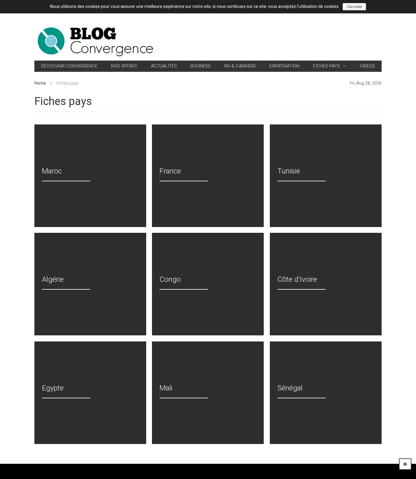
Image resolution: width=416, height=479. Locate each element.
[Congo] (208, 284)
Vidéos (367, 66)
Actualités (164, 66)
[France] (208, 175)
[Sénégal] (326, 392)
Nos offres (124, 66)
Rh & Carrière (240, 66)
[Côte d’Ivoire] (326, 284)
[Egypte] (90, 392)
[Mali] (208, 392)
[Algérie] (90, 284)
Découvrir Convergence (69, 66)
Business (200, 66)
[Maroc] (90, 175)
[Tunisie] (326, 175)
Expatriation (284, 66)
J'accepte (354, 7)
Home (40, 83)
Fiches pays (326, 66)
